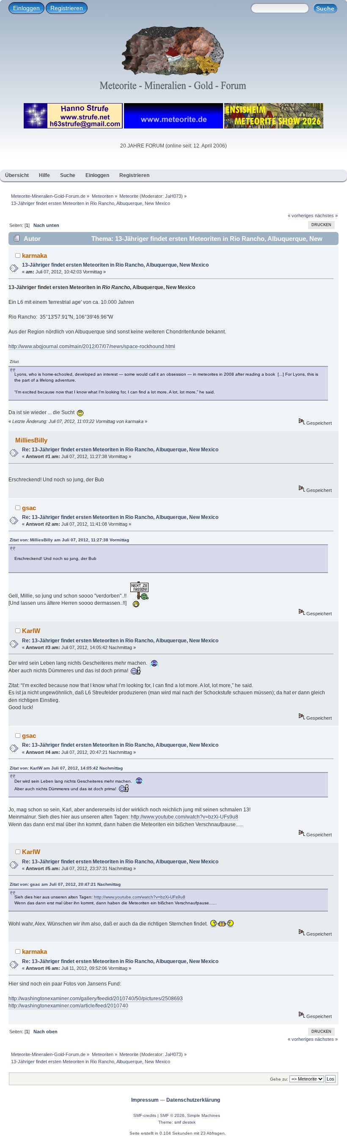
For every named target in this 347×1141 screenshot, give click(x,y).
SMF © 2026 (172, 1115)
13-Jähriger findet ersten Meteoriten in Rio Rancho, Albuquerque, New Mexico (115, 265)
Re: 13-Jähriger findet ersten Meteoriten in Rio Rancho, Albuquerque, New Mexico (120, 450)
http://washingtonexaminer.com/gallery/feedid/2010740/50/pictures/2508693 (95, 999)
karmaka (34, 255)
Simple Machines (203, 1115)
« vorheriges (301, 215)
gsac (29, 507)
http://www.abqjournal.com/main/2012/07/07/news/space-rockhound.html (91, 346)
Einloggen (26, 8)
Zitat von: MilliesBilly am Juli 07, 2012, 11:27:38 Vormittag (69, 540)
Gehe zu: (279, 1079)
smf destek (185, 1122)
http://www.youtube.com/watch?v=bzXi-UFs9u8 (184, 817)
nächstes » (326, 215)
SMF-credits (144, 1115)
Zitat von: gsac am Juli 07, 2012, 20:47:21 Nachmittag (65, 884)
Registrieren (66, 8)
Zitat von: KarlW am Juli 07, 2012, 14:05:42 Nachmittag (66, 768)
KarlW (31, 630)
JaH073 (173, 196)
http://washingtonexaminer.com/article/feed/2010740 (68, 1006)
